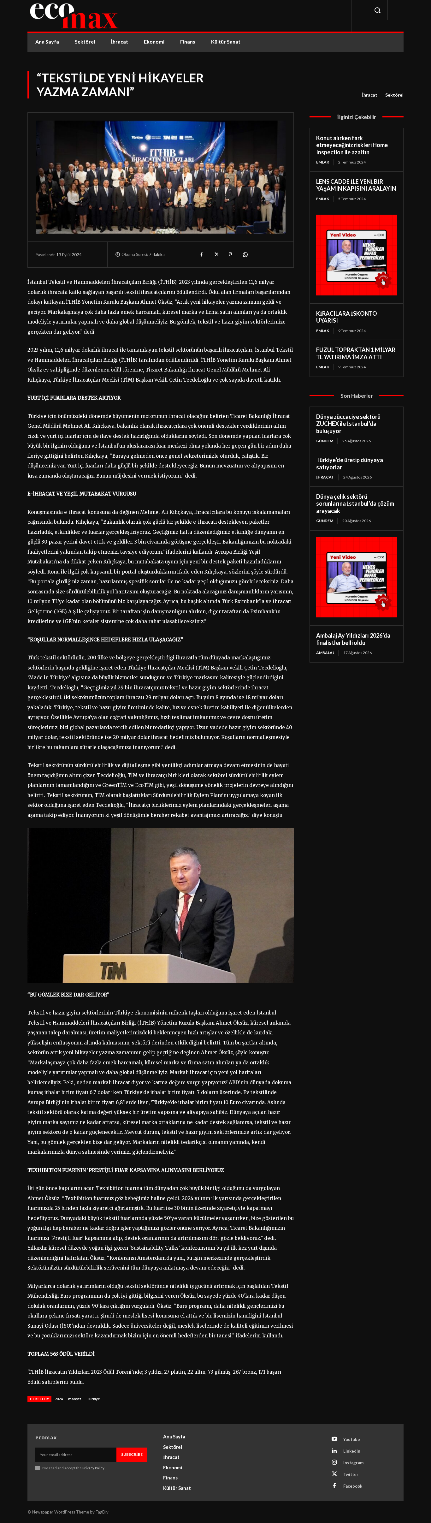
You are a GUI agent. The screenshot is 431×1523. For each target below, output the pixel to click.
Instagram (353, 1462)
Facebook (352, 1486)
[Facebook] (201, 254)
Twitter (350, 1474)
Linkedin (351, 1451)
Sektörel (394, 95)
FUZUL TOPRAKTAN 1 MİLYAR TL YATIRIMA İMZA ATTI (355, 353)
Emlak (322, 162)
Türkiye (93, 1398)
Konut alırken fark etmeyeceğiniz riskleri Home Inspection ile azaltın (352, 145)
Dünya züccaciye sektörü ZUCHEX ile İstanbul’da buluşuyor (348, 423)
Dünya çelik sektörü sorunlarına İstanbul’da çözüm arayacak (355, 503)
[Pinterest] (230, 254)
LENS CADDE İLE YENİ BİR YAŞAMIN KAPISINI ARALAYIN (356, 185)
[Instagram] (334, 1462)
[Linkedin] (334, 1451)
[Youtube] (334, 1439)
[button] (377, 10)
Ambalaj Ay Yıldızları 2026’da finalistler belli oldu (353, 639)
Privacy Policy (93, 1468)
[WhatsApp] (245, 254)
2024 (58, 1398)
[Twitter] (216, 254)
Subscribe (132, 1454)
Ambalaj (325, 652)
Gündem (324, 440)
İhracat (369, 95)
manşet (74, 1398)
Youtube (351, 1439)
